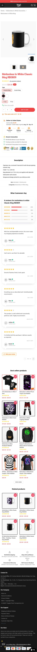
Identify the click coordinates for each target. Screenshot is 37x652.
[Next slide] (33, 39)
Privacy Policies (5, 598)
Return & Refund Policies (7, 616)
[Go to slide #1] (14, 67)
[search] (32, 5)
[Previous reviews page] (25, 358)
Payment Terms (5, 613)
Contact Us (4, 618)
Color (3, 93)
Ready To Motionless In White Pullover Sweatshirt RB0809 (26, 445)
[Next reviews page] (33, 358)
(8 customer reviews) (15, 81)
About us (3, 593)
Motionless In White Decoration (15, 11)
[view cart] (35, 5)
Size (3, 99)
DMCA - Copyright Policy (7, 600)
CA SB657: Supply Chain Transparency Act (12, 603)
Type (3, 87)
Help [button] (34, 649)
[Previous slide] (3, 39)
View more (18, 482)
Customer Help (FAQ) (6, 621)
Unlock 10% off (3, 644)
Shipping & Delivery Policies (8, 611)
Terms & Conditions (6, 596)
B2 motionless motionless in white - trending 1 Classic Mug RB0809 (9, 538)
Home (2, 11)
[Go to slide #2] (23, 67)
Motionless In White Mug (8, 13)
